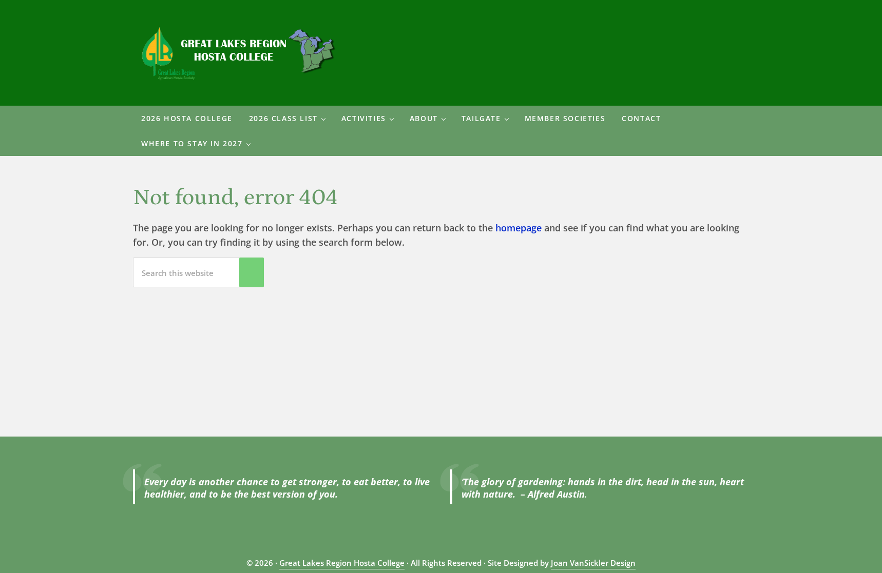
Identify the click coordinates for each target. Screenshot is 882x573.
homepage (518, 228)
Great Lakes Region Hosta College (342, 563)
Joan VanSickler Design (593, 563)
